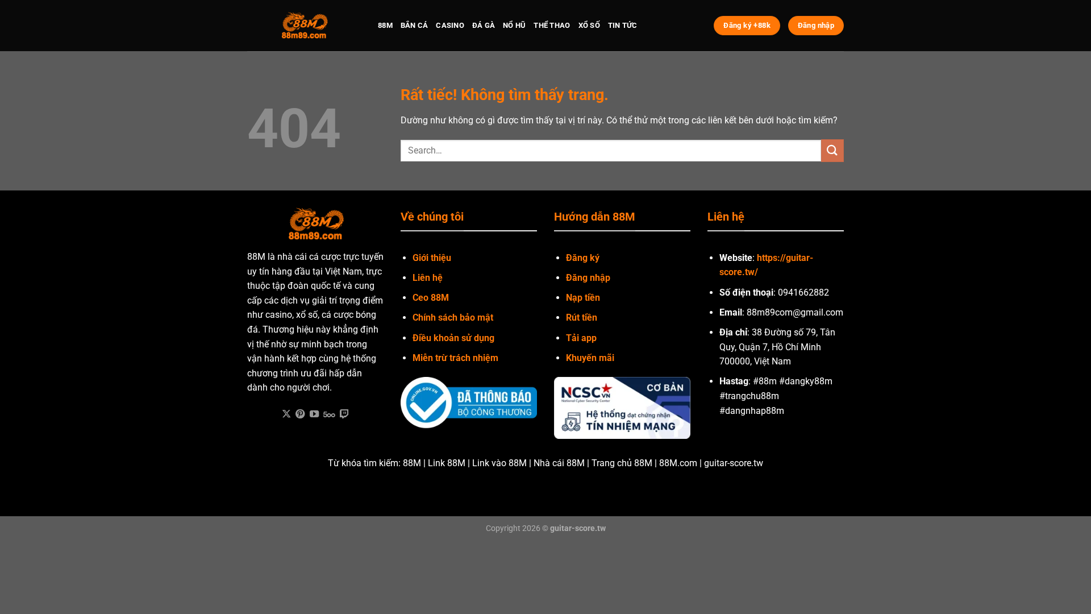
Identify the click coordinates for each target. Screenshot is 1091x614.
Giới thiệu (432, 257)
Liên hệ (428, 277)
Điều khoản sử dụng (453, 338)
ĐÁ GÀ (483, 25)
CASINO (450, 25)
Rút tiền (581, 317)
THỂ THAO (552, 25)
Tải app (581, 338)
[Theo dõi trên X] (286, 414)
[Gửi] (832, 150)
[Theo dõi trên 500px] (329, 414)
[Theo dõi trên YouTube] (314, 414)
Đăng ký (582, 257)
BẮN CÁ (414, 25)
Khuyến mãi (590, 357)
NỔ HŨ (514, 25)
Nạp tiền (583, 297)
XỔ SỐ (589, 25)
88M (385, 25)
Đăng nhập (588, 277)
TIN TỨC (623, 25)
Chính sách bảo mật (453, 317)
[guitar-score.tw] (304, 25)
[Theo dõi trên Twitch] (344, 414)
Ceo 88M (431, 297)
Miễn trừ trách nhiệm (455, 357)
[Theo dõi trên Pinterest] (300, 414)
